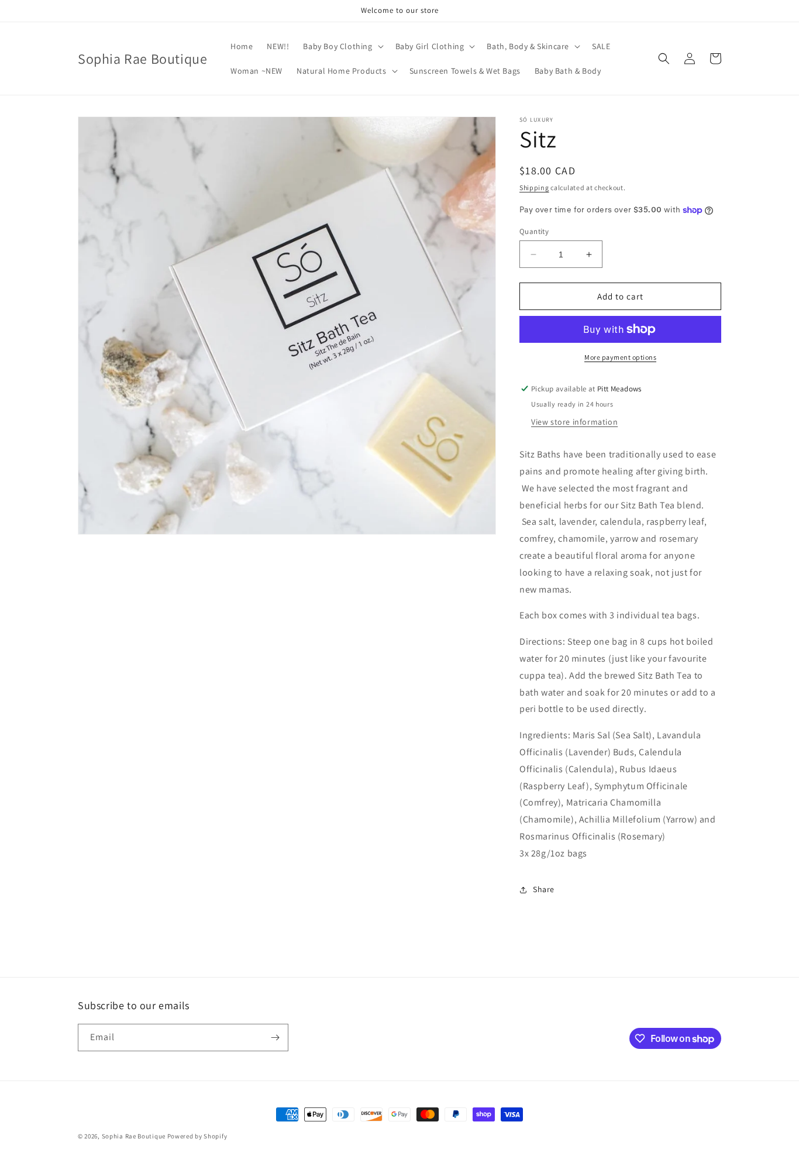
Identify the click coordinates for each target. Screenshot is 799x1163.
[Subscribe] (275, 1037)
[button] (342, 46)
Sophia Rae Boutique (134, 1136)
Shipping (534, 187)
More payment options (620, 357)
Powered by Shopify (197, 1136)
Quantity (534, 231)
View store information (574, 422)
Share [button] (544, 889)
